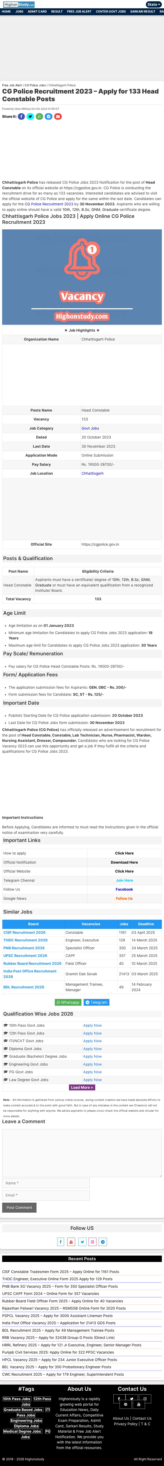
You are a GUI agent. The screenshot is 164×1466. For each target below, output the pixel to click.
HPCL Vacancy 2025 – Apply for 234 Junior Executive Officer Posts (59, 1360)
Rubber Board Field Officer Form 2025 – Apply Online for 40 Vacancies (62, 1301)
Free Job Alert (79, 11)
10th (66, 209)
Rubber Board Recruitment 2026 (32, 963)
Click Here (124, 853)
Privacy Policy (126, 1424)
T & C (145, 1424)
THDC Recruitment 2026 (25, 940)
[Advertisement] (82, 46)
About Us (121, 1418)
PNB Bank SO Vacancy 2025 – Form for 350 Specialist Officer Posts (60, 1286)
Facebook (124, 889)
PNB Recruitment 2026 (24, 948)
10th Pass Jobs (17, 1399)
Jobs (19, 11)
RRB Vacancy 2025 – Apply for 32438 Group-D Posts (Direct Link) (58, 1337)
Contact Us (142, 1418)
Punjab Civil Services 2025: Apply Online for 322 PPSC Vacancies (58, 1352)
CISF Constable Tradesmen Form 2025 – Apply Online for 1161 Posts (60, 1272)
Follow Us (124, 898)
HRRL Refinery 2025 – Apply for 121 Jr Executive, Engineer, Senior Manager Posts (71, 1345)
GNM (95, 209)
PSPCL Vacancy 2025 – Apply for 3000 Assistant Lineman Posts (57, 1316)
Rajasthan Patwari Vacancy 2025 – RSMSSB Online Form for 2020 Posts (64, 1308)
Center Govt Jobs (111, 11)
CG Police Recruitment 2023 (49, 204)
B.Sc (85, 209)
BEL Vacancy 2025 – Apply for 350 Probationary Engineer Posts (56, 1367)
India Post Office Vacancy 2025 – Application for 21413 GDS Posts (59, 1323)
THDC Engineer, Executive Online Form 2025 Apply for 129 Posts (57, 1279)
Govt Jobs (90, 428)
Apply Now (92, 1025)
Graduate (110, 209)
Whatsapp (69, 1002)
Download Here (124, 862)
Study (19, 4)
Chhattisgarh (93, 473)
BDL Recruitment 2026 (23, 987)
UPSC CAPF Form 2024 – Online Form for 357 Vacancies (50, 1293)
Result (57, 11)
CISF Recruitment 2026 (24, 932)
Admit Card (37, 11)
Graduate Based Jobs (23, 1410)
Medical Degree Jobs (22, 1431)
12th (75, 209)
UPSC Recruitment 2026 (25, 956)
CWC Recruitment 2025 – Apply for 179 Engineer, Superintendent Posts (63, 1374)
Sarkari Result (142, 11)
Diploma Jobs (26, 1426)
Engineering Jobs (26, 1420)
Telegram (98, 1002)
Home (6, 11)
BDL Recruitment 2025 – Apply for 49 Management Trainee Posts (58, 1330)
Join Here (124, 880)
